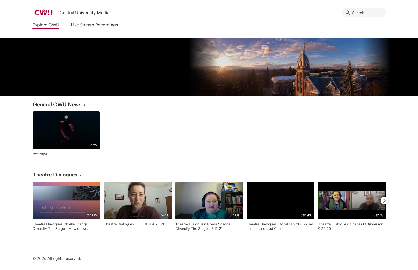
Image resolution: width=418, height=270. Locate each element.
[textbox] (36, 67)
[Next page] (384, 200)
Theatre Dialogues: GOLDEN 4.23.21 (134, 224)
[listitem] (66, 136)
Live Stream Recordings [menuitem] (94, 25)
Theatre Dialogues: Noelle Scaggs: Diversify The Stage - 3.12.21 (203, 226)
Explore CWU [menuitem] (45, 25)
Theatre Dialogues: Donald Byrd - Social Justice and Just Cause (280, 226)
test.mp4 (40, 154)
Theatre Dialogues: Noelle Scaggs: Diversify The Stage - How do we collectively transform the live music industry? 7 (62, 231)
